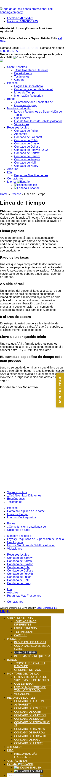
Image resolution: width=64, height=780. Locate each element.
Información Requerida (28, 95)
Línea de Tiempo (24, 92)
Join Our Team (60, 390)
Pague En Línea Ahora (28, 86)
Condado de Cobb (26, 140)
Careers (19, 79)
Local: (20, 18)
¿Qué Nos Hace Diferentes (31, 70)
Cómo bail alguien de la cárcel (33, 89)
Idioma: (12, 181)
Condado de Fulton (26, 130)
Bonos (11, 98)
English (32, 184)
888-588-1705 (9, 51)
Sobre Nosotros (17, 66)
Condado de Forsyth (27, 159)
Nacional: (22, 21)
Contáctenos (15, 178)
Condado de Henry (26, 165)
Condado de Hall (25, 162)
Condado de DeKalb (27, 146)
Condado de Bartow (26, 153)
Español (33, 188)
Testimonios (21, 76)
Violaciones (21, 124)
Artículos (12, 168)
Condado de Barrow (27, 156)
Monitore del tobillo (19, 108)
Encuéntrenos (23, 73)
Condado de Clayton (27, 143)
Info (9, 172)
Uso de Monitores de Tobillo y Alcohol (38, 121)
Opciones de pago (25, 105)
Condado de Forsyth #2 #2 (31, 149)
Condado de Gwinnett (28, 137)
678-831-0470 (29, 47)
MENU (5, 611)
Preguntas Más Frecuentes (31, 175)
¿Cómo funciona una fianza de (33, 102)
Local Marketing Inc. (46, 608)
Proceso (12, 82)
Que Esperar (22, 117)
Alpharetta (20, 133)
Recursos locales (18, 127)
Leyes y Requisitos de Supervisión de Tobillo (35, 539)
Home (4, 194)
